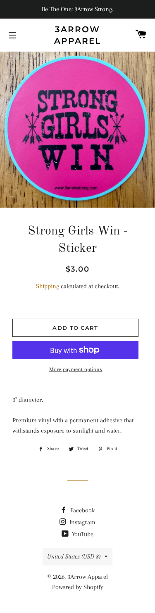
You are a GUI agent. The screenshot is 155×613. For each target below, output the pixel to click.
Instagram (81, 522)
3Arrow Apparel (77, 35)
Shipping (47, 286)
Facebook (82, 510)
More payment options (75, 369)
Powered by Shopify (77, 587)
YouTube (81, 534)
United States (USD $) (73, 556)
